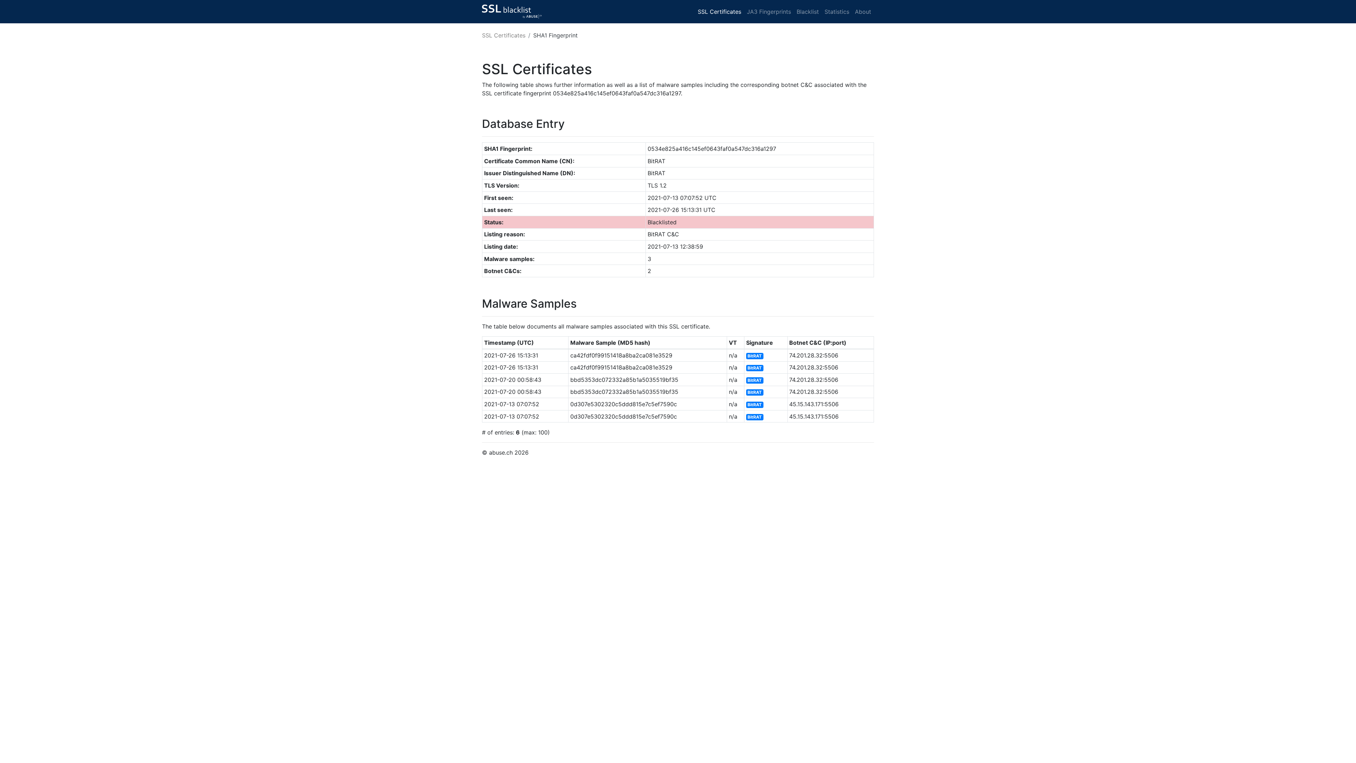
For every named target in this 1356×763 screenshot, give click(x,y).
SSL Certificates (719, 11)
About (863, 11)
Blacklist (808, 11)
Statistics (837, 11)
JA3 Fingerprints (769, 11)
